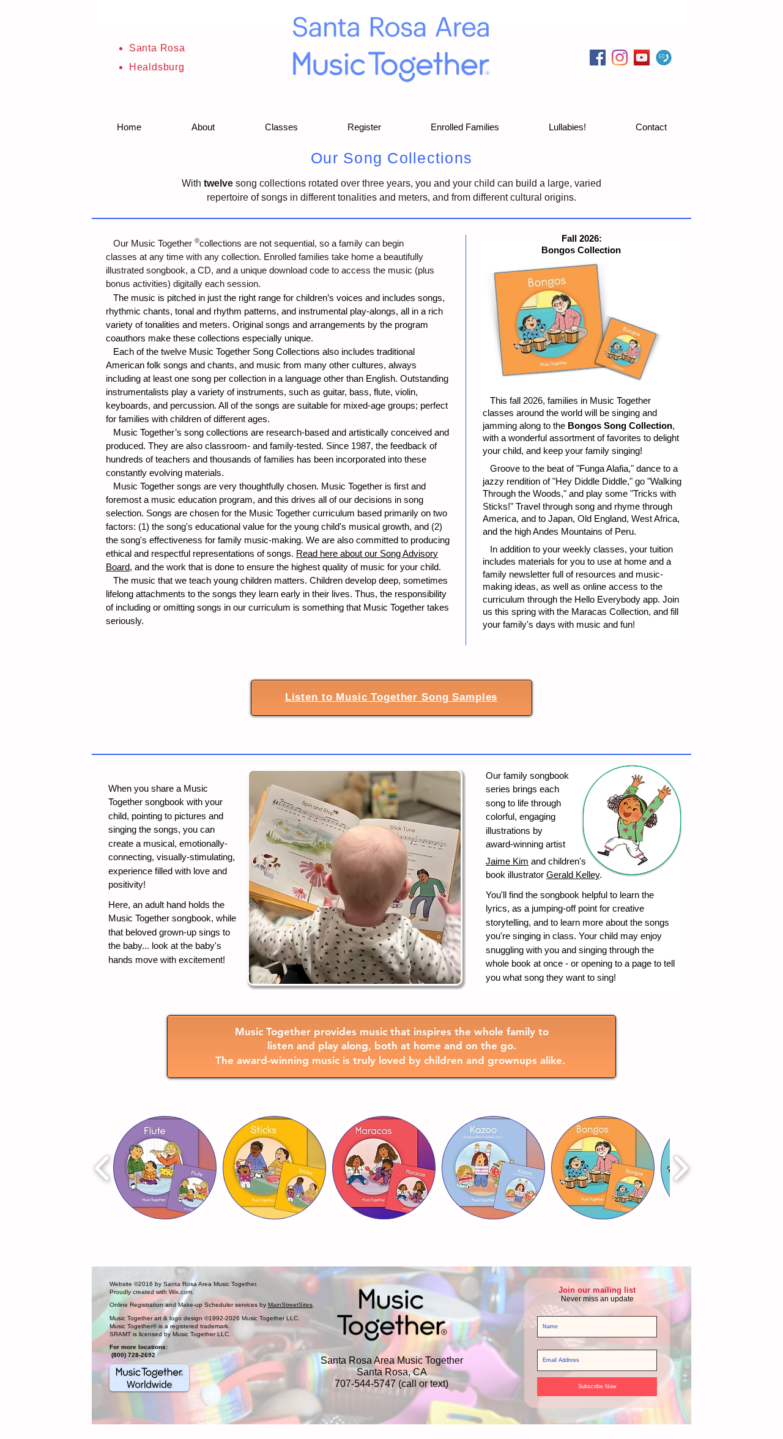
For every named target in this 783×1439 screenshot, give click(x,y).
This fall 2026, (515, 400)
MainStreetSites (290, 1304)
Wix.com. (181, 1291)
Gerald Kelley (572, 874)
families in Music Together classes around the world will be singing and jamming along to (570, 413)
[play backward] (102, 1168)
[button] (203, 127)
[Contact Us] (664, 57)
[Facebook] (598, 57)
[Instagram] (620, 57)
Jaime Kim (507, 861)
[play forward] (680, 1168)
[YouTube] (642, 57)
